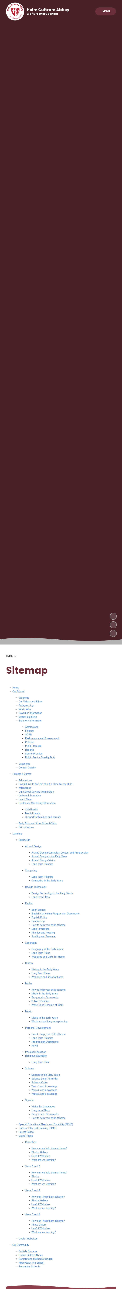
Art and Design (33, 846)
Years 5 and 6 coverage (44, 1093)
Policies (29, 742)
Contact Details (27, 767)
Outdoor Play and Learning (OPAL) (38, 1128)
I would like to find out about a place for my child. (46, 784)
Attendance (25, 787)
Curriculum (24, 839)
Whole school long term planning (49, 1021)
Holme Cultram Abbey (31, 1255)
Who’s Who (25, 709)
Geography (31, 942)
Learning (17, 833)
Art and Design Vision (43, 860)
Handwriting (38, 921)
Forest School (26, 1131)
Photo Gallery (38, 1224)
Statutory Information (30, 720)
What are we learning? (43, 1159)
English (29, 903)
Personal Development (38, 1027)
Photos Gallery (39, 1152)
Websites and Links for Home (48, 956)
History (29, 963)
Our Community (20, 1244)
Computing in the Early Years (47, 880)
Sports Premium (34, 753)
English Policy (39, 917)
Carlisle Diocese (28, 1251)
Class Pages (26, 1135)
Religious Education (36, 1055)
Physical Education (35, 1051)
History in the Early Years (45, 969)
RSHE (34, 1045)
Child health (31, 809)
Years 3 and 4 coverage (44, 1090)
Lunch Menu (25, 799)
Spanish (29, 1100)
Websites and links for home (47, 977)
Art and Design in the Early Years (49, 856)
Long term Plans (40, 897)
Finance (29, 730)
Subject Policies (40, 1001)
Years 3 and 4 (32, 1190)
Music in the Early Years (44, 1017)
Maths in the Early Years (44, 993)
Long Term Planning (42, 864)
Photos (35, 1176)
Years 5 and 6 (32, 1214)
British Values (26, 827)
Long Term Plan (40, 1062)
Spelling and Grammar (43, 936)
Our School (18, 691)
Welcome (24, 697)
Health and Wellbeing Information (37, 803)
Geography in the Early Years (47, 949)
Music (28, 1011)
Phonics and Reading (43, 932)
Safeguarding (26, 705)
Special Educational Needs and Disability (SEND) (46, 1124)
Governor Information (30, 712)
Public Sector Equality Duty (40, 757)
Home (15, 687)
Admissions (31, 726)
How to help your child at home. (48, 1118)
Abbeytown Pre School (31, 1262)
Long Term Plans (40, 952)
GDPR (28, 734)
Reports (29, 749)
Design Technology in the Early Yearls (52, 893)
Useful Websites (40, 1156)
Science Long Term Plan (44, 1078)
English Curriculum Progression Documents (55, 913)
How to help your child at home (48, 925)
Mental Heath (32, 813)
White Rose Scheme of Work (47, 1005)
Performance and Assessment (42, 738)
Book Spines (38, 909)
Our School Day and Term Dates (36, 791)
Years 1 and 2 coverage (44, 1086)
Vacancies (24, 763)
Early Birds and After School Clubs (38, 823)
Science (29, 1068)
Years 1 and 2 (32, 1166)
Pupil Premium (33, 745)
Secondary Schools (29, 1266)
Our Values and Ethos (30, 701)
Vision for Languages (43, 1106)
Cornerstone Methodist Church (36, 1258)
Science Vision (39, 1082)
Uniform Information (30, 795)
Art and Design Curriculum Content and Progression (59, 852)
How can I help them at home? (48, 1196)
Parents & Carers (21, 773)
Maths (28, 983)
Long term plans (40, 928)
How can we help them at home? (49, 1148)
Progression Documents (45, 997)
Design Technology (35, 886)
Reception (30, 1142)
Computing (31, 870)
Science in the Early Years (45, 1074)
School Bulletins (28, 716)
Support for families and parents (43, 817)
